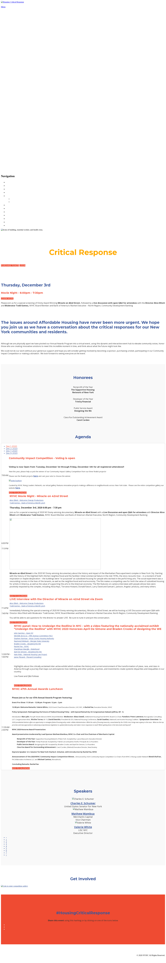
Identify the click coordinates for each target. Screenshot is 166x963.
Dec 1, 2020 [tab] (11, 446)
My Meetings (18, 201)
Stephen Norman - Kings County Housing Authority (34, 638)
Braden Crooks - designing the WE (27, 644)
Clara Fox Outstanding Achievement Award (36, 221)
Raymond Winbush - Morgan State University (31, 641)
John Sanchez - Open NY (23, 633)
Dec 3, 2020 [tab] (11, 448)
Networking (14, 195)
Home (10, 182)
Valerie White (83, 827)
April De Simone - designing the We (28, 652)
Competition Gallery (19, 204)
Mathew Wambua (83, 813)
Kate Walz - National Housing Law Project (30, 654)
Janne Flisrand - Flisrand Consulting (27, 657)
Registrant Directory (23, 198)
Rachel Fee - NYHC (21, 646)
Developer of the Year (21, 211)
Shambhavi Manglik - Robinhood (26, 649)
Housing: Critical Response (20, 4)
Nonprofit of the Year (20, 215)
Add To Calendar (18, 493)
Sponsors (12, 192)
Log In (10, 208)
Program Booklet (18, 188)
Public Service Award (20, 218)
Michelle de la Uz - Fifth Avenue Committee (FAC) (33, 636)
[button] (10, 265)
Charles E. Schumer (83, 803)
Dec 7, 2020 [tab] (11, 451)
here (35, 476)
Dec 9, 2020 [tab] (11, 453)
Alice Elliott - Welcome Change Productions (27, 500)
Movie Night (14, 225)
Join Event (13, 185)
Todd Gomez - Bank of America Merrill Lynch (27, 503)
